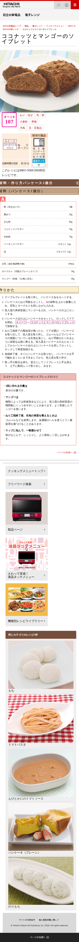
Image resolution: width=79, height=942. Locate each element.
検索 (58, 5)
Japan (66, 5)
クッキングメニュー (55, 26)
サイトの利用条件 (27, 920)
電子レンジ (37, 26)
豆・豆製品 (35, 127)
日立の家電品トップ (12, 26)
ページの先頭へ (65, 452)
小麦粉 (24, 121)
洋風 (22, 127)
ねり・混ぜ (26, 115)
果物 (34, 121)
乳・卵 (40, 115)
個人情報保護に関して (49, 920)
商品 (27, 26)
